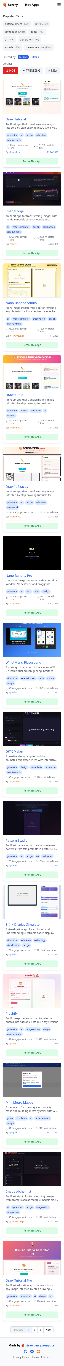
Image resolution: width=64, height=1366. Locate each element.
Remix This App (32, 161)
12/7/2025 (53, 865)
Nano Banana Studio (21, 303)
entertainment (17, 24)
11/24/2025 (52, 152)
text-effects (36, 767)
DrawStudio (14, 395)
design (23, 56)
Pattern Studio (17, 840)
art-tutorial (12, 507)
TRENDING (33, 70)
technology (39, 940)
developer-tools (39, 47)
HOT (12, 70)
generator (29, 39)
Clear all (36, 57)
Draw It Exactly (17, 486)
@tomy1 (13, 243)
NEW (54, 70)
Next (48, 1329)
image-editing (33, 1029)
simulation (15, 31)
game (37, 31)
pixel (36, 591)
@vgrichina (14, 152)
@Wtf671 (13, 692)
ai (9, 39)
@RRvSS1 (14, 865)
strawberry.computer (40, 1345)
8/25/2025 (53, 954)
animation (50, 767)
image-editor (42, 1207)
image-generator (20, 226)
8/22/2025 (53, 692)
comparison (49, 226)
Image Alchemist (18, 1191)
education (41, 135)
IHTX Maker (14, 751)
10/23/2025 (52, 1132)
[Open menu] (59, 4)
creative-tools (14, 140)
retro (41, 24)
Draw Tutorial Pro (19, 1280)
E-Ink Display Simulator (23, 924)
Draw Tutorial (16, 119)
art (37, 856)
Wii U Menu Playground (23, 662)
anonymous (15, 427)
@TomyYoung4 (16, 335)
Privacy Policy (21, 1357)
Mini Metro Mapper (20, 1102)
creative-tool (39, 318)
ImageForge (15, 211)
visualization (13, 945)
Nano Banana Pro (19, 575)
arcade (12, 47)
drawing (11, 415)
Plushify (12, 1013)
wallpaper (47, 856)
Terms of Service (41, 1357)
